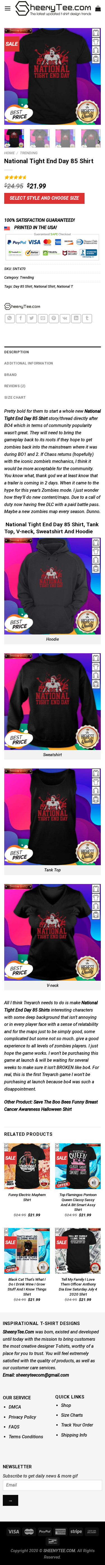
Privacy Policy (22, 1417)
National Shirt (44, 286)
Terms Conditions (26, 1436)
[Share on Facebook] (21, 318)
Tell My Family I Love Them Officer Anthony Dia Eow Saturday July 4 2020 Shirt (78, 1286)
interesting (61, 1010)
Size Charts (72, 1415)
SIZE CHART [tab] (15, 397)
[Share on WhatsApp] (10, 318)
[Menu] (7, 8)
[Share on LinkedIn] (76, 318)
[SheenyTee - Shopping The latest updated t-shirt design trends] (53, 8)
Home (9, 153)
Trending (29, 153)
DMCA (15, 1407)
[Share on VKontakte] (65, 318)
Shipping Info (74, 1435)
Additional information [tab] (28, 363)
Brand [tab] (10, 375)
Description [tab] (16, 352)
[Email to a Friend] (43, 318)
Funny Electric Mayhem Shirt (27, 1197)
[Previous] (13, 76)
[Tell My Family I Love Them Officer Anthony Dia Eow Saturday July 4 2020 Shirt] (78, 1251)
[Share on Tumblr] (87, 318)
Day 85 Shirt (22, 286)
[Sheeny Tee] (22, 306)
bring (69, 432)
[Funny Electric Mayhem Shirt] (27, 1166)
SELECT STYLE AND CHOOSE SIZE (44, 198)
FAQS (14, 1427)
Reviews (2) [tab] (14, 386)
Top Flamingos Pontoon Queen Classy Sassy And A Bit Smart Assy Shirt (78, 1202)
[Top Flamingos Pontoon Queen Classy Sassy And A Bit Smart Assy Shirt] (78, 1166)
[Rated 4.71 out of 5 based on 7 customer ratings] (52, 177)
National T (65, 286)
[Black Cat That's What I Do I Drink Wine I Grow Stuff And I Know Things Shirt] (27, 1251)
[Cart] (98, 8)
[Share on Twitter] (32, 318)
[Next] (92, 76)
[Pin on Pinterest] (54, 318)
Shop (66, 1405)
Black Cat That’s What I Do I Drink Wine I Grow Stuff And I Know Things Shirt (27, 1286)
